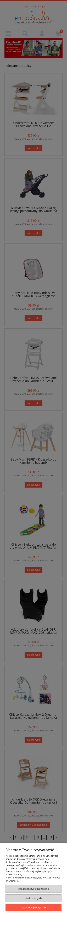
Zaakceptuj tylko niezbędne (33, 888)
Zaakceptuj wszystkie (33, 907)
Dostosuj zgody (33, 898)
